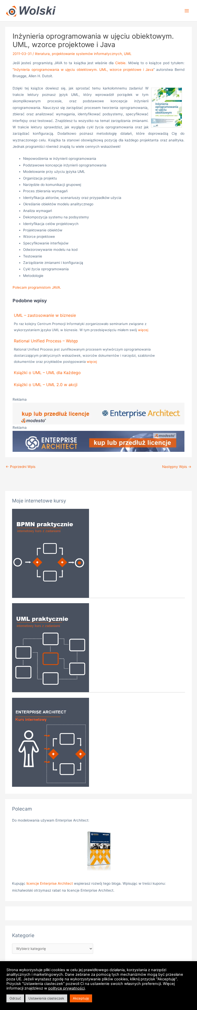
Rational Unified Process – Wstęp (46, 340)
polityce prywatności (66, 988)
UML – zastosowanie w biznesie (45, 315)
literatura (42, 54)
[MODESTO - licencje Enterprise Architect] (98, 413)
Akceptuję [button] (81, 998)
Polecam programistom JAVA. (37, 287)
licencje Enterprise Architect (49, 883)
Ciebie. (120, 63)
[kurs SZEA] (50, 742)
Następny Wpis (176, 467)
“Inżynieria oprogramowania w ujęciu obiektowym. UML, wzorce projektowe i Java (83, 70)
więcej (143, 330)
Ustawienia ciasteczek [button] (46, 998)
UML (128, 54)
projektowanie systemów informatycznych (87, 54)
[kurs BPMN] (50, 553)
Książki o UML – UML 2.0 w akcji (45, 384)
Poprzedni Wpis (20, 467)
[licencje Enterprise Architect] (98, 852)
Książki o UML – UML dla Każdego (47, 372)
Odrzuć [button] (15, 998)
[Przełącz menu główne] (187, 10)
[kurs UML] (50, 647)
